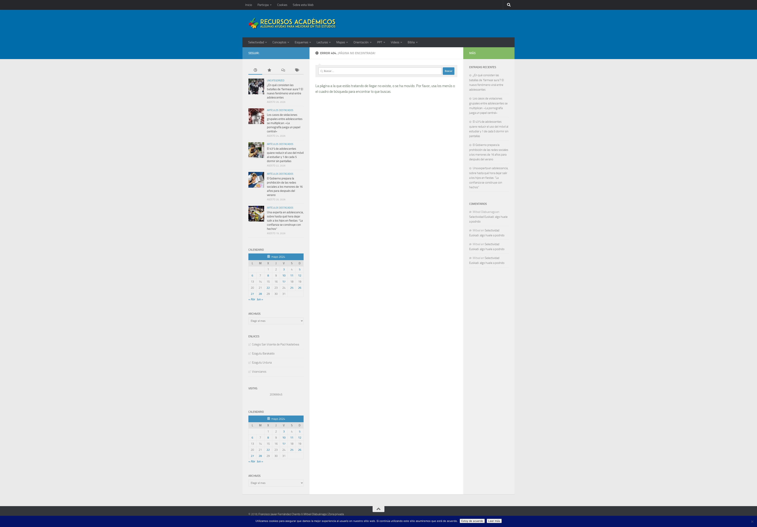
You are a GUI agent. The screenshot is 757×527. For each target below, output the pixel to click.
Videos (395, 42)
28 (260, 294)
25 (291, 287)
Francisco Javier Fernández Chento (279, 514)
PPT (379, 42)
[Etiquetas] (297, 70)
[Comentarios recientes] (283, 70)
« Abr (251, 299)
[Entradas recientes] (255, 70)
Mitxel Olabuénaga (315, 514)
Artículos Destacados (280, 110)
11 (291, 275)
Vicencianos (259, 371)
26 (299, 287)
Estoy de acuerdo (472, 520)
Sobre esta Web (303, 5)
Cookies (282, 5)
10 (283, 275)
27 (252, 294)
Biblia (411, 42)
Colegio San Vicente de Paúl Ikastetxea (275, 344)
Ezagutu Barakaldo (263, 353)
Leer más (494, 520)
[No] (752, 521)
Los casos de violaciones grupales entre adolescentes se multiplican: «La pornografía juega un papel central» (284, 123)
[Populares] (269, 70)
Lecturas (322, 42)
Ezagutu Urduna (262, 362)
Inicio (248, 5)
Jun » (260, 299)
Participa (263, 5)
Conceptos (279, 42)
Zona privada (336, 514)
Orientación (361, 42)
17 (283, 281)
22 (268, 287)
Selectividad (256, 42)
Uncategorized (275, 80)
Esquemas (301, 42)
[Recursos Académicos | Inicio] (292, 24)
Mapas (340, 42)
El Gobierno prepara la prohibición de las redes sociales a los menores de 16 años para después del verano (285, 187)
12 (299, 275)
